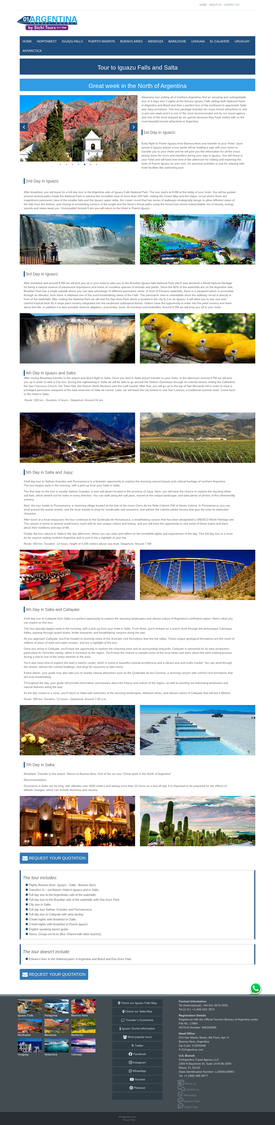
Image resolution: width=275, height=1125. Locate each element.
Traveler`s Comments (139, 1020)
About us (215, 4)
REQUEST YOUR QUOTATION (57, 858)
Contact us (231, 4)
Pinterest (139, 1087)
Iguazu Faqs (191, 1101)
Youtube (139, 1079)
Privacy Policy (129, 1120)
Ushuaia (198, 41)
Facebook (139, 1054)
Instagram (139, 1062)
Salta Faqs (190, 1107)
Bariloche (177, 41)
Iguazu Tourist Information (138, 1028)
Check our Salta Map (138, 1011)
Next (133, 127)
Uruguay (242, 41)
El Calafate (219, 41)
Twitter (138, 1045)
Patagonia (56, 1006)
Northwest (47, 41)
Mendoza (155, 41)
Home (203, 4)
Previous (24, 127)
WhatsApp (139, 1071)
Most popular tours (139, 1037)
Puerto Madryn (101, 41)
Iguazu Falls (72, 41)
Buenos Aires (131, 41)
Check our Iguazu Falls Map (138, 1003)
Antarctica (32, 50)
